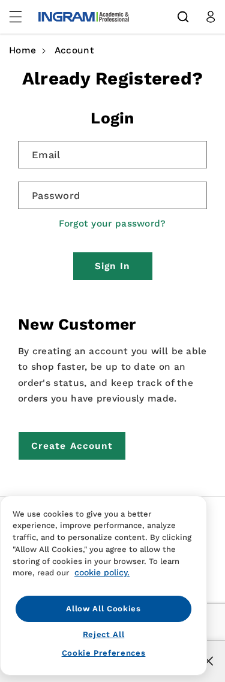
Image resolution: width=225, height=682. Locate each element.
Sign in (113, 266)
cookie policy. (102, 572)
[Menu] (22, 17)
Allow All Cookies (103, 608)
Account (74, 50)
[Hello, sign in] (210, 17)
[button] (183, 17)
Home (22, 50)
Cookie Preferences (104, 652)
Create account (72, 445)
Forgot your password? (112, 223)
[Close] (208, 661)
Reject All (104, 634)
